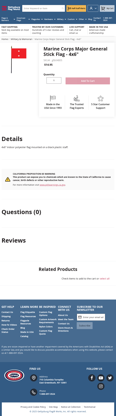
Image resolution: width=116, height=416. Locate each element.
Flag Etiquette (27, 312)
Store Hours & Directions (65, 329)
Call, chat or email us (75, 31)
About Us (63, 315)
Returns (6, 320)
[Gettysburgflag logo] (15, 375)
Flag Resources (28, 316)
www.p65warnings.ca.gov (52, 184)
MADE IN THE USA (98, 26)
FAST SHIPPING (10, 26)
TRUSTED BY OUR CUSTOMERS (47, 26)
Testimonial (89, 406)
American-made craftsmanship (97, 31)
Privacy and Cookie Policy (33, 406)
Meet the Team (66, 319)
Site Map (53, 406)
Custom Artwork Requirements (48, 321)
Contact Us (7, 312)
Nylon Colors (46, 326)
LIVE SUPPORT (76, 26)
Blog (22, 327)
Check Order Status (8, 330)
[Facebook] (92, 378)
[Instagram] (101, 386)
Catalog (24, 336)
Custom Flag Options (45, 314)
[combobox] (43, 8)
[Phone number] (33, 392)
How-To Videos (9, 324)
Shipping (6, 316)
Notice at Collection (71, 406)
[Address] (33, 377)
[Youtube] (101, 378)
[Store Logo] (11, 8)
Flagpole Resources (25, 322)
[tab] (58, 138)
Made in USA (27, 332)
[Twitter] (110, 378)
